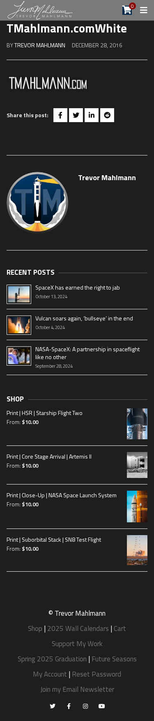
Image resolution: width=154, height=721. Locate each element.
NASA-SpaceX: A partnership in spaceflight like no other (87, 353)
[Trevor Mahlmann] (40, 9)
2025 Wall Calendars (78, 628)
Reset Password (96, 674)
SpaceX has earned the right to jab (77, 287)
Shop (35, 628)
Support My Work (77, 643)
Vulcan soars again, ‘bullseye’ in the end (84, 318)
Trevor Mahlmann (39, 45)
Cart (120, 628)
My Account (50, 674)
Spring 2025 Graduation (52, 659)
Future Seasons (114, 659)
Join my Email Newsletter (77, 689)
